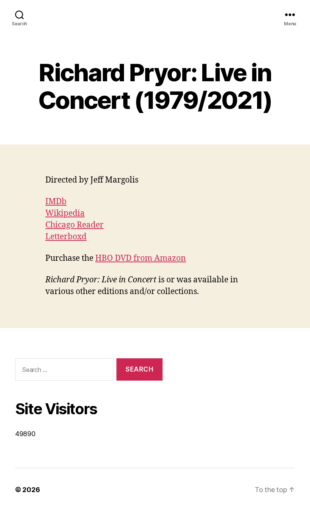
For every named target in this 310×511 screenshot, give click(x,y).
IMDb (56, 202)
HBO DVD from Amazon (140, 258)
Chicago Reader (74, 225)
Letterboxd (66, 237)
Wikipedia (65, 213)
